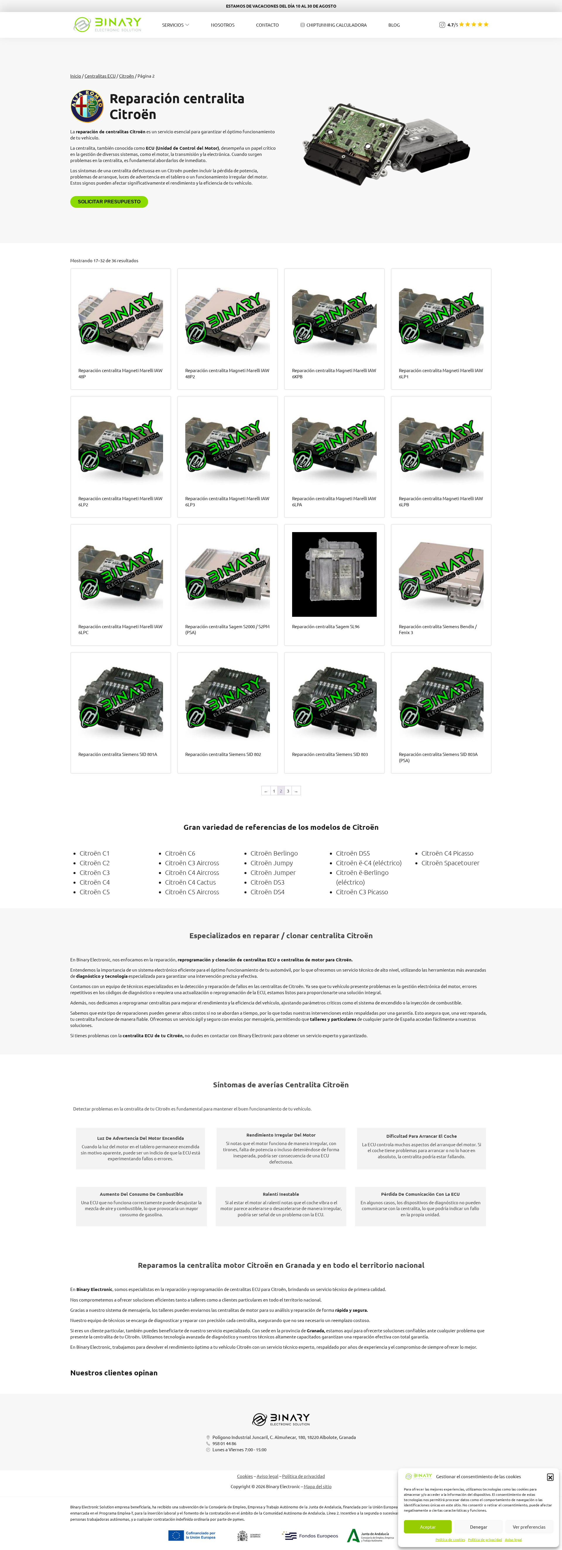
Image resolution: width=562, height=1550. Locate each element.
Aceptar (428, 1526)
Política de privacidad (485, 1539)
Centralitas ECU (100, 76)
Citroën (126, 76)
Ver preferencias (529, 1526)
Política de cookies (450, 1539)
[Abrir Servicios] (187, 25)
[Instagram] (442, 25)
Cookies (245, 1476)
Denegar (478, 1526)
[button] (550, 1477)
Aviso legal (513, 1539)
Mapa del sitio (318, 1486)
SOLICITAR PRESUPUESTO (109, 201)
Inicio (75, 76)
